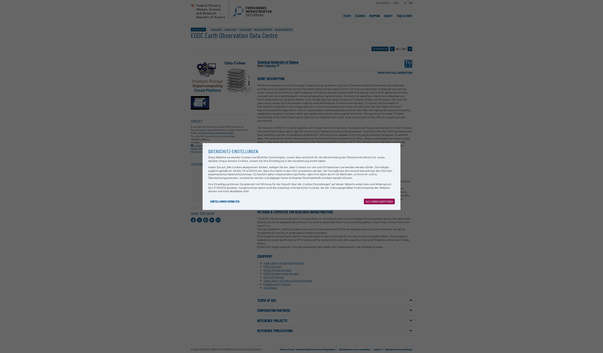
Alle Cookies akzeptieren (379, 201)
